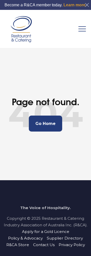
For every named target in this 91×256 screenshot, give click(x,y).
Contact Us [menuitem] (44, 244)
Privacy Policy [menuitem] (72, 244)
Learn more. (74, 5)
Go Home (45, 123)
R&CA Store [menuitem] (17, 244)
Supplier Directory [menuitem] (65, 238)
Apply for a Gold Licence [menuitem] (45, 231)
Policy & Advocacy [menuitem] (25, 238)
